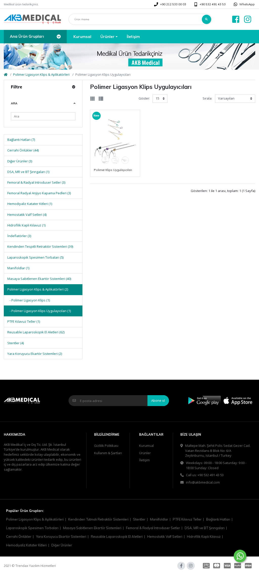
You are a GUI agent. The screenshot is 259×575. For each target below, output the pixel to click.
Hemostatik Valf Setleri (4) (27, 214)
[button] (109, 36)
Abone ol (158, 400)
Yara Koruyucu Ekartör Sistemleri (61, 536)
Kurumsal (146, 445)
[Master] (216, 566)
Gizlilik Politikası (106, 445)
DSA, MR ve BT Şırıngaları (205, 528)
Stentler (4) (15, 343)
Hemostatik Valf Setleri (164, 536)
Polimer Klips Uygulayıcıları (113, 170)
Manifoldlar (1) (18, 268)
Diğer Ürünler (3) (19, 161)
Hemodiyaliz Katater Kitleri (26, 545)
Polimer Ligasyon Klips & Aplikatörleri (41, 74)
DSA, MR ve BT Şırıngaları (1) (28, 171)
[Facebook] (235, 19)
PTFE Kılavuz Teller (187, 519)
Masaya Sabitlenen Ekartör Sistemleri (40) (39, 278)
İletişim (144, 460)
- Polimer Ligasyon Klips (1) (28, 300)
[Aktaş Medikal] (32, 19)
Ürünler (145, 453)
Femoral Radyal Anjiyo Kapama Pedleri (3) (39, 193)
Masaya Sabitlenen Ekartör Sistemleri (92, 528)
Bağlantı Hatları (218, 519)
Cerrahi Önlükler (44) (23, 150)
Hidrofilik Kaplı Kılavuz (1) (26, 225)
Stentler (139, 519)
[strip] (249, 566)
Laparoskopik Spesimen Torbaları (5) (35, 257)
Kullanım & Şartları (108, 453)
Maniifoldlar (159, 519)
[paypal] (237, 566)
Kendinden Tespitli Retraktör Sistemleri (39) (40, 246)
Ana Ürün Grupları (27, 36)
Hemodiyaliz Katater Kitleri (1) (29, 203)
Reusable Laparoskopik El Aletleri (117, 536)
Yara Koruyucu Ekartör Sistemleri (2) (34, 353)
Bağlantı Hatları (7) (21, 139)
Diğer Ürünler (61, 545)
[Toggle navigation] (59, 36)
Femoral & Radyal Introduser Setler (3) (36, 182)
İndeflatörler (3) (19, 236)
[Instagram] (248, 19)
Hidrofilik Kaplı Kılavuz (204, 536)
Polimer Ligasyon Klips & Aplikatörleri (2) (37, 289)
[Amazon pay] (205, 566)
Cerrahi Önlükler (18, 536)
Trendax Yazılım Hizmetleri (35, 565)
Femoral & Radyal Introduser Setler (153, 528)
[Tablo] (92, 98)
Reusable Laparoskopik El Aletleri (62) (35, 332)
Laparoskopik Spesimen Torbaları (32, 528)
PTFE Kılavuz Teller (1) (23, 321)
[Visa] (227, 566)
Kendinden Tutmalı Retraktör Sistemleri (98, 519)
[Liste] (100, 98)
